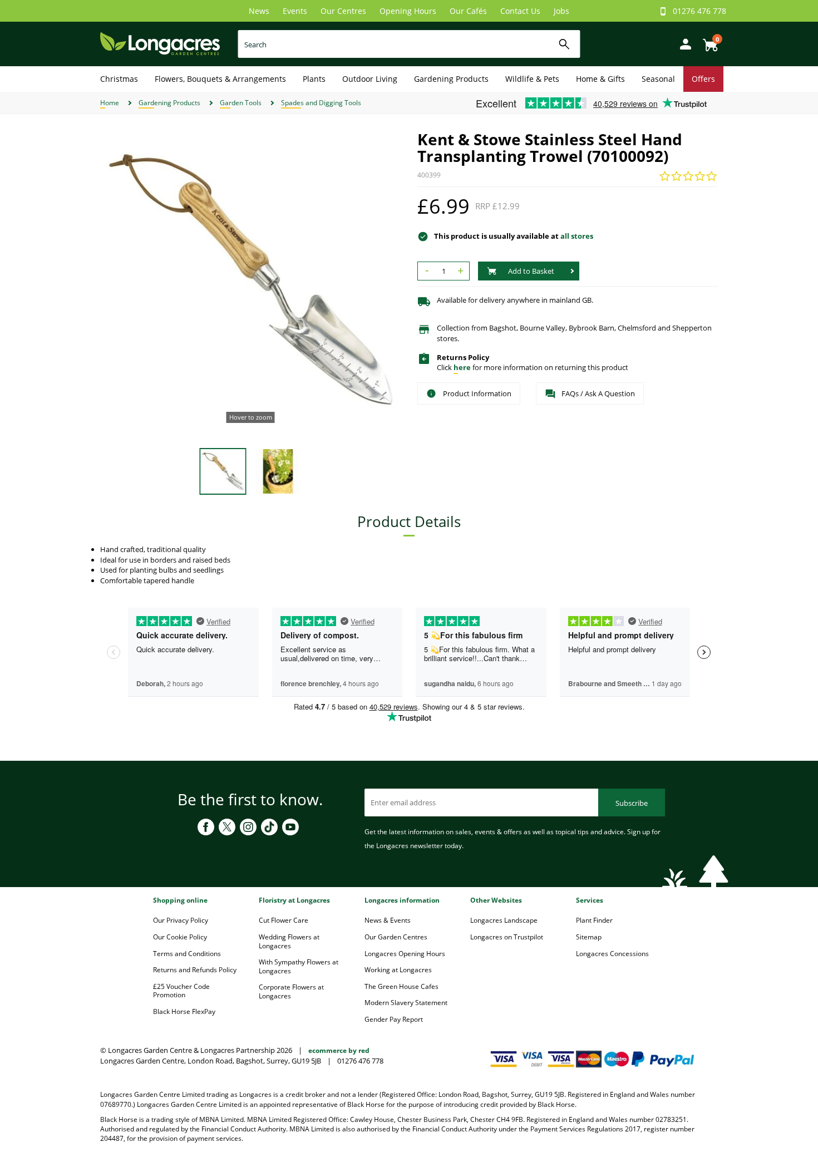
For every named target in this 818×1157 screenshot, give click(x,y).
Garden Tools (241, 102)
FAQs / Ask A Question (598, 393)
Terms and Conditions (187, 953)
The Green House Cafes (401, 986)
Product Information (477, 393)
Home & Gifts (600, 78)
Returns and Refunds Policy (194, 969)
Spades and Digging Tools (321, 102)
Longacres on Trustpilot (506, 937)
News (259, 11)
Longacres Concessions (612, 953)
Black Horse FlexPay (184, 1011)
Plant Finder (594, 920)
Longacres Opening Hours (404, 953)
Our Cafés (468, 11)
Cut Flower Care (283, 920)
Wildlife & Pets (532, 78)
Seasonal (658, 78)
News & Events (387, 920)
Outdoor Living (369, 78)
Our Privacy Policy (180, 920)
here (462, 367)
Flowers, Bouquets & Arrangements (220, 78)
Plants (314, 78)
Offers (703, 78)
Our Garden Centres (395, 937)
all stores (576, 236)
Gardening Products (451, 78)
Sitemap (589, 937)
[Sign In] (682, 43)
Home (109, 102)
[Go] (564, 44)
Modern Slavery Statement (405, 1002)
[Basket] (707, 41)
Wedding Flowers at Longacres (289, 941)
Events (295, 11)
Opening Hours (408, 11)
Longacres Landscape (504, 920)
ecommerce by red (338, 1050)
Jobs (561, 11)
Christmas (119, 78)
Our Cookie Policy (180, 937)
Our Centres (343, 11)
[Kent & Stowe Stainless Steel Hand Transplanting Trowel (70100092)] (250, 281)
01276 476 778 (699, 11)
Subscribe (631, 803)
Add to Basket (531, 271)
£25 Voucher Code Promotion (181, 991)
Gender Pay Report (393, 1019)
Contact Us (520, 11)
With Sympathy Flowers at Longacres (298, 966)
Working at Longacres (398, 969)
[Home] (160, 43)
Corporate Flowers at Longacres (291, 991)
